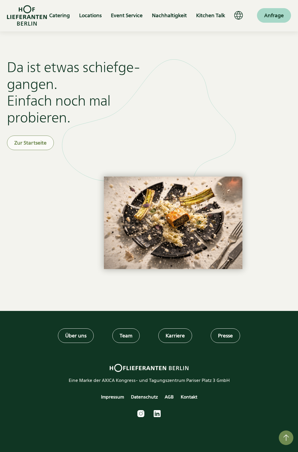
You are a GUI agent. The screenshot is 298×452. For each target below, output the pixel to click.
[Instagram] (140, 413)
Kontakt (189, 397)
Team (126, 335)
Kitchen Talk (210, 15)
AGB (169, 397)
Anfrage (274, 15)
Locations (90, 15)
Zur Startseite (30, 143)
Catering (59, 15)
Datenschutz (144, 397)
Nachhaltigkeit (169, 15)
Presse (225, 335)
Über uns (75, 335)
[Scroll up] (286, 437)
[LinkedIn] (157, 413)
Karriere (175, 335)
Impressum (112, 397)
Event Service (127, 15)
